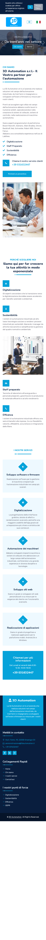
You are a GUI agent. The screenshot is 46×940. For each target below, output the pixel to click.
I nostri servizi (11, 776)
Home (7, 769)
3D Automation (15, 817)
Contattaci (10, 779)
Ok (30, 7)
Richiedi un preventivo (17, 174)
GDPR (7, 805)
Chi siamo (9, 772)
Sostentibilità (11, 798)
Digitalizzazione (12, 795)
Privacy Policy (38, 7)
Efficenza (9, 802)
